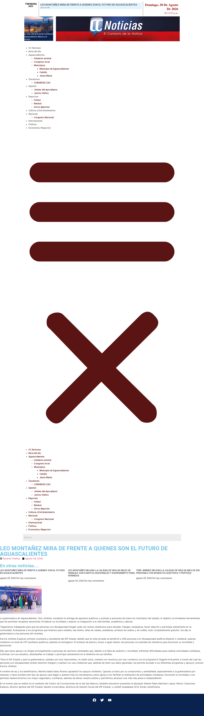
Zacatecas (34, 79)
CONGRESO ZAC (42, 82)
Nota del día (34, 51)
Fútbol (37, 100)
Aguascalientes (36, 55)
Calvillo (43, 72)
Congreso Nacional (44, 117)
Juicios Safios (41, 93)
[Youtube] (109, 700)
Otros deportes (42, 107)
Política (32, 124)
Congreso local (42, 62)
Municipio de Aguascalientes (54, 69)
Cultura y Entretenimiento (42, 110)
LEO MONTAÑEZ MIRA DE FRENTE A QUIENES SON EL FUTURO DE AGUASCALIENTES (88, 4)
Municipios (39, 65)
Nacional (32, 114)
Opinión (32, 86)
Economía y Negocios (39, 128)
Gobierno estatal (42, 58)
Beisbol (37, 103)
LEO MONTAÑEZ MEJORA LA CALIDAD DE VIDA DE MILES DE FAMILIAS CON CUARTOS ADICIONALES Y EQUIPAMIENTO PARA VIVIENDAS (101, 573)
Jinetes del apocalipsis (45, 89)
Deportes (33, 96)
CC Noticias (34, 48)
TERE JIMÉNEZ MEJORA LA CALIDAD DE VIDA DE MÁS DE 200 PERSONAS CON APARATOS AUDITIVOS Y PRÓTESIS (168, 571)
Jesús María (46, 75)
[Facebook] (94, 700)
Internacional (35, 121)
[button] (102, 289)
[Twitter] (102, 700)
